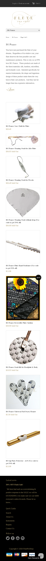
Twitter (8, 538)
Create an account (24, 3)
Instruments (10, 521)
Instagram (23, 538)
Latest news (11, 480)
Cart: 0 (38, 3)
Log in (14, 3)
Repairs (9, 525)
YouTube (18, 538)
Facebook (13, 538)
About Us (9, 517)
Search (8, 513)
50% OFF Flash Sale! (14, 485)
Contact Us (10, 529)
